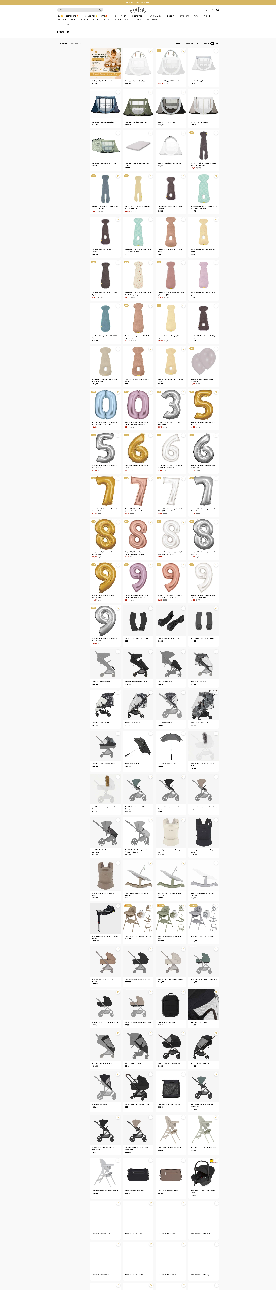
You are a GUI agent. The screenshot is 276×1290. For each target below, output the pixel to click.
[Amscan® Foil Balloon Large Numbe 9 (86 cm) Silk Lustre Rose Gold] (171, 577)
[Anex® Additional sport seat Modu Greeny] (138, 789)
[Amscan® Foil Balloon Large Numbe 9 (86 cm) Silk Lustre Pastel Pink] (138, 577)
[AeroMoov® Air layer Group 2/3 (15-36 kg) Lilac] (203, 275)
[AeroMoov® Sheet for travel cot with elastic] (138, 145)
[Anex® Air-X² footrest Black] (105, 664)
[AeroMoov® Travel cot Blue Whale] (105, 104)
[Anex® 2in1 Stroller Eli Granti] (171, 1216)
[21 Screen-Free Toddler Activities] (105, 63)
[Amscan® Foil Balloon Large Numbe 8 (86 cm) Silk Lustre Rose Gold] (138, 534)
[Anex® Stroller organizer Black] (138, 1173)
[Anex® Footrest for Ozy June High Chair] (203, 1130)
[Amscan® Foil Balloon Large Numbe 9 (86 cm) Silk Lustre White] (203, 577)
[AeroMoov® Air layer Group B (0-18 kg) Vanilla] (171, 361)
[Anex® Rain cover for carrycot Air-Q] (105, 746)
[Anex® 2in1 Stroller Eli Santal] (138, 1257)
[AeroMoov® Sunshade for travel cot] (171, 145)
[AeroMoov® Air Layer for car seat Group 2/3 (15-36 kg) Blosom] (171, 275)
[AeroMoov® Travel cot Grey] (171, 104)
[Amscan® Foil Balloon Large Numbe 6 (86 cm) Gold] (138, 448)
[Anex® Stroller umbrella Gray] (171, 746)
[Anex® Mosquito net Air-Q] (203, 1004)
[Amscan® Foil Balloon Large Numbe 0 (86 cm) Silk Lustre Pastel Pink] (138, 404)
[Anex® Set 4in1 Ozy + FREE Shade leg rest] (203, 918)
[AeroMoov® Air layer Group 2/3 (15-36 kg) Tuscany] (138, 318)
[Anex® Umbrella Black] (138, 746)
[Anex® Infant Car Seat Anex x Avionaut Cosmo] (203, 1173)
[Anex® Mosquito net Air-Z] (138, 1045)
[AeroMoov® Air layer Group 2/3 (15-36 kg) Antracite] (105, 275)
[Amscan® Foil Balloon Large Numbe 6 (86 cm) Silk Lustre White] (171, 448)
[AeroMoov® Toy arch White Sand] (171, 63)
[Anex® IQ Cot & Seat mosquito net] (171, 1045)
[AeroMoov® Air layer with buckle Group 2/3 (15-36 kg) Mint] (105, 188)
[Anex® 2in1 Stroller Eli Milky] (105, 1257)
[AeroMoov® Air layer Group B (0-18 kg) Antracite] (203, 318)
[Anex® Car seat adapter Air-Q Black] (138, 620)
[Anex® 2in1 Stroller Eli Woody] (203, 1257)
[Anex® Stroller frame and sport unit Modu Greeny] (203, 1086)
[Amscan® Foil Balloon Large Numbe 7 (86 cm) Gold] (105, 491)
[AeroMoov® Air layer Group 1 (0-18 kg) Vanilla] (203, 232)
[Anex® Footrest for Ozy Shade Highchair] (105, 1173)
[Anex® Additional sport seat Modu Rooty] (203, 789)
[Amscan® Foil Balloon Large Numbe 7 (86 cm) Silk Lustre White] (171, 491)
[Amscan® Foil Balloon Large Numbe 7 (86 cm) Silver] (203, 491)
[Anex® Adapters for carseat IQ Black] (171, 620)
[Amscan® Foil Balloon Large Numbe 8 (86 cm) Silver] (203, 534)
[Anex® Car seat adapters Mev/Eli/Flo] (203, 620)
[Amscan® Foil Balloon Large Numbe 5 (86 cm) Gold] (203, 404)
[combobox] (80, 10)
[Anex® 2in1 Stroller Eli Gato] (138, 1216)
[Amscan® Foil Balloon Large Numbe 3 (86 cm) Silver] (171, 404)
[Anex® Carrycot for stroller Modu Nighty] (105, 1004)
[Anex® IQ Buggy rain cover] (138, 705)
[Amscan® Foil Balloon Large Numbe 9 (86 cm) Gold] (105, 577)
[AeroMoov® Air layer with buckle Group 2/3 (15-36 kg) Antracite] (203, 145)
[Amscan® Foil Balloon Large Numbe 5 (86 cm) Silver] (105, 448)
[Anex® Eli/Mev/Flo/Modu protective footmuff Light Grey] (138, 832)
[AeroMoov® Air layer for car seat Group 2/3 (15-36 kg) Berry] (138, 275)
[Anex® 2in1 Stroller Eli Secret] (171, 1257)
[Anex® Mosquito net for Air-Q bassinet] (138, 1086)
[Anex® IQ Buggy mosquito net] (203, 1045)
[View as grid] (212, 43)
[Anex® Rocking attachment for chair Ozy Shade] (203, 875)
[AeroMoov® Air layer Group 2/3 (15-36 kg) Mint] (105, 318)
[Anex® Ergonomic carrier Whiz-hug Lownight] (203, 832)
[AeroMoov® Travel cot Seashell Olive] (105, 145)
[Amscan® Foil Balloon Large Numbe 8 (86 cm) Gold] (105, 534)
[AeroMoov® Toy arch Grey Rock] (138, 63)
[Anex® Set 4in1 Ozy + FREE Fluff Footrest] (138, 918)
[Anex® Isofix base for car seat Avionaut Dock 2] (105, 918)
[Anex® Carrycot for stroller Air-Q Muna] (138, 961)
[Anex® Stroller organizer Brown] (171, 1173)
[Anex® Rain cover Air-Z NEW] (105, 705)
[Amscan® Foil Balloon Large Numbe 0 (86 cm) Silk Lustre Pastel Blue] (105, 404)
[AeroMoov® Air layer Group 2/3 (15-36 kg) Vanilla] (171, 318)
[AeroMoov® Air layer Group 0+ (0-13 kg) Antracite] (171, 188)
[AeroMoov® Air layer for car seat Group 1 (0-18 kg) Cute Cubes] (138, 232)
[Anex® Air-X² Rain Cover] (203, 664)
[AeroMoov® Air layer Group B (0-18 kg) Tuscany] (138, 361)
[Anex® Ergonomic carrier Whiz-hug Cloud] (171, 832)
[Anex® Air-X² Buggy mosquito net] (105, 1045)
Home (59, 24)
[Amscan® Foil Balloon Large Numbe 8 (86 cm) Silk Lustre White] (171, 534)
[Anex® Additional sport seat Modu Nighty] (171, 789)
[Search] (100, 9)
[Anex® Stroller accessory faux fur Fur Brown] (105, 789)
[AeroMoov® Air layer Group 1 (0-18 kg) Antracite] (105, 232)
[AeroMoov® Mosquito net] (203, 63)
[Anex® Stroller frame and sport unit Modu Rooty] (138, 1130)
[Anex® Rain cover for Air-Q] (203, 705)
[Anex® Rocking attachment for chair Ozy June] (171, 875)
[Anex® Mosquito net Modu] (105, 1086)
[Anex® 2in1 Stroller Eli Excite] (105, 1216)
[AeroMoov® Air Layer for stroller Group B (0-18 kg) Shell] (105, 361)
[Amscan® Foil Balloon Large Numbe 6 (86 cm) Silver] (203, 448)
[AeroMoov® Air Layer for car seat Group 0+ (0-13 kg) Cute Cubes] (203, 188)
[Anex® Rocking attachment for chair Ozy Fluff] (138, 875)
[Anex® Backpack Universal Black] (171, 1004)
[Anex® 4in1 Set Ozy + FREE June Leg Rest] (171, 918)
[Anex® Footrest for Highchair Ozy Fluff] (171, 1130)
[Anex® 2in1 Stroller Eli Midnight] (203, 1216)
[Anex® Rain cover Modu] (171, 705)
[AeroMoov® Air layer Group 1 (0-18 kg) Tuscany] (171, 232)
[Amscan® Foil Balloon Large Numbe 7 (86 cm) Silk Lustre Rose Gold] (138, 491)
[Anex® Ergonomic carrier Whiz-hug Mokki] (105, 875)
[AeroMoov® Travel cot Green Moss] (138, 104)
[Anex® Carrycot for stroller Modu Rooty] (138, 1004)
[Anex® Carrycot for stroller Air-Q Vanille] (171, 961)
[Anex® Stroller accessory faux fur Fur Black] (203, 746)
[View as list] (217, 43)
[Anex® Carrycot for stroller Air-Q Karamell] (105, 961)
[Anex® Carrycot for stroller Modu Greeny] (203, 961)
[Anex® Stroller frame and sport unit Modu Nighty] (105, 1130)
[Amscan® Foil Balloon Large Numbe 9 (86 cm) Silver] (105, 620)
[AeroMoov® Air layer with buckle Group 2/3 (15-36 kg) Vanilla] (138, 188)
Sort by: (178, 43)
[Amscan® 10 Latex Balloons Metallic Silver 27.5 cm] (203, 361)
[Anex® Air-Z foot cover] (171, 664)
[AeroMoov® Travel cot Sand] (203, 104)
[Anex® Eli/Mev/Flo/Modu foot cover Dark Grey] (105, 832)
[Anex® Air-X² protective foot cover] (138, 664)
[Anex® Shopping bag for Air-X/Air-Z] (171, 1086)
